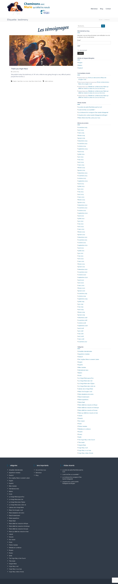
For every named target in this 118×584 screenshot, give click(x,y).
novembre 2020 (82, 272)
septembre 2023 (83, 181)
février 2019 (81, 312)
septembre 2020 (83, 277)
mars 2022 (81, 229)
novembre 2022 (82, 208)
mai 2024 (80, 159)
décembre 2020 (82, 269)
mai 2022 (80, 224)
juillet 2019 (81, 301)
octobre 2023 (82, 178)
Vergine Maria (82, 445)
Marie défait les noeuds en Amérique (88, 407)
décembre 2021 (82, 237)
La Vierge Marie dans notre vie (86, 386)
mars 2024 (81, 165)
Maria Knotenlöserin (83, 397)
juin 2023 (80, 189)
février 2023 (81, 199)
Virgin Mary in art (83, 447)
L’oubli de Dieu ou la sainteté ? (86, 109)
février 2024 (81, 167)
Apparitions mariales (84, 354)
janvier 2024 (81, 170)
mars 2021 (81, 261)
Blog (101, 9)
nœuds (80, 415)
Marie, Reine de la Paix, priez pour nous (89, 118)
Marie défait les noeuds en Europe (87, 410)
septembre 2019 (82, 299)
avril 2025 (81, 130)
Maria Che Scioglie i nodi (85, 391)
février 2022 (81, 232)
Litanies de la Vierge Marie (85, 389)
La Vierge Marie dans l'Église (86, 383)
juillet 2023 (81, 186)
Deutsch (80, 68)
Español (80, 364)
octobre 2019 (82, 296)
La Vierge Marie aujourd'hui (85, 378)
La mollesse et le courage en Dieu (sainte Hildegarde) (93, 112)
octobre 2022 (82, 210)
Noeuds (80, 418)
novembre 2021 (82, 240)
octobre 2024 (82, 146)
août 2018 (81, 328)
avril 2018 (81, 336)
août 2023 (81, 183)
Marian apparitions (83, 399)
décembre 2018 (82, 317)
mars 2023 (81, 197)
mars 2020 (81, 285)
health (46, 81)
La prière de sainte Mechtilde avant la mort (90, 107)
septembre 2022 (83, 213)
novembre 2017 (82, 341)
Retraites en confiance (84, 429)
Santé (79, 437)
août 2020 (81, 280)
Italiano (80, 65)
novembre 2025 (82, 127)
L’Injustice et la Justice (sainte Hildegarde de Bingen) (92, 115)
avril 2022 (81, 226)
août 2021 (81, 248)
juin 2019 (80, 304)
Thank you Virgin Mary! (19, 69)
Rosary (80, 434)
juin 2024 (80, 157)
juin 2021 (80, 253)
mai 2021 (80, 256)
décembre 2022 (82, 205)
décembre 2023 (82, 173)
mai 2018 (80, 333)
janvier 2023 (81, 202)
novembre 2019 (82, 293)
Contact (108, 9)
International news (83, 370)
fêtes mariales (82, 367)
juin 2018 (80, 331)
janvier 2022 (81, 234)
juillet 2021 (81, 250)
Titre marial (81, 442)
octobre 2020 (82, 274)
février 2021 (81, 264)
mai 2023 (80, 191)
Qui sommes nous (41, 470)
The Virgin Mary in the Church (86, 439)
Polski (80, 423)
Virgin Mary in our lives (22, 81)
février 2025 (81, 135)
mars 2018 (81, 339)
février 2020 (81, 288)
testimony (50, 81)
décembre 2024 (82, 141)
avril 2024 (81, 162)
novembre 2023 (82, 175)
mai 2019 (80, 307)
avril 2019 (81, 309)
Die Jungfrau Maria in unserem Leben (88, 359)
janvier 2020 (81, 291)
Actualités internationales (85, 351)
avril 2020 (81, 282)
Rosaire (80, 431)
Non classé (81, 421)
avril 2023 (81, 194)
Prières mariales (82, 426)
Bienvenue (94, 9)
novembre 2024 (82, 143)
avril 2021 (81, 258)
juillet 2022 (81, 218)
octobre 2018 (82, 323)
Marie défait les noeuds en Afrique (87, 405)
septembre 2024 (83, 149)
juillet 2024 (81, 154)
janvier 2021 (81, 266)
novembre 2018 (82, 320)
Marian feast (81, 402)
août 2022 (81, 216)
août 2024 (81, 151)
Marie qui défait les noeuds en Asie (88, 413)
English (15, 81)
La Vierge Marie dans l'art (85, 381)
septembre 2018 (83, 325)
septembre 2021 (82, 245)
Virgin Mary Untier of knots (35, 81)
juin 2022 (80, 221)
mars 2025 (81, 133)
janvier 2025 (81, 138)
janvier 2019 (81, 315)
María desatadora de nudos (85, 394)
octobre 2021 (82, 242)
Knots (79, 375)
